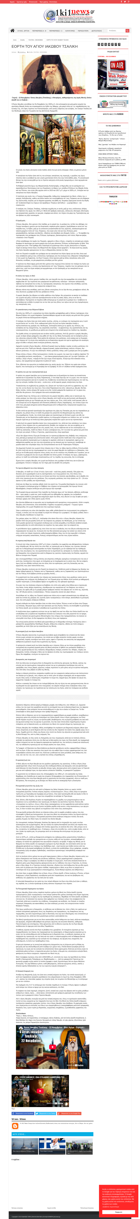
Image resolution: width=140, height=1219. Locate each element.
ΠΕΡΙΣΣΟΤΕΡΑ (83, 31)
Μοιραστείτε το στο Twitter (47, 1113)
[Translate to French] (100, 202)
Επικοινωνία (33, 2)
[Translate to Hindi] (114, 202)
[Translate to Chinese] (108, 202)
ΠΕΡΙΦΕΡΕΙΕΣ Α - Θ (39, 31)
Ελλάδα (31, 52)
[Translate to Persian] (122, 202)
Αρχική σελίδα (51, 1208)
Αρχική (12, 2)
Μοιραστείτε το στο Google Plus (70, 1113)
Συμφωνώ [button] (118, 1212)
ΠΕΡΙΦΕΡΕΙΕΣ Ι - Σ (55, 31)
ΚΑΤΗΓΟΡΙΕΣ (70, 31)
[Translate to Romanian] (110, 204)
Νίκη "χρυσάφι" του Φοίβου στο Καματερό (112, 144)
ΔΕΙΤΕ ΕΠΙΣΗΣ (97, 31)
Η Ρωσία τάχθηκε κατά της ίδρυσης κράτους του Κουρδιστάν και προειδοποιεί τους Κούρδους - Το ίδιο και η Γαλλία (112, 133)
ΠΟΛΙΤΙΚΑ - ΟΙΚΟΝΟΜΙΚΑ (40, 52)
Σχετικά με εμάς (22, 2)
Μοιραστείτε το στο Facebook (24, 1113)
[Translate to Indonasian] (116, 202)
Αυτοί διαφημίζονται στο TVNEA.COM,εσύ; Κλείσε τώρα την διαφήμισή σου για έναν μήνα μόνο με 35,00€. (112, 165)
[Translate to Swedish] (116, 204)
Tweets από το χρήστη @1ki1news (108, 180)
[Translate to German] (102, 202)
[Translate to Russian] (112, 204)
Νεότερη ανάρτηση (17, 1208)
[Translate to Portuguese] (126, 202)
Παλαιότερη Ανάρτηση (87, 1208)
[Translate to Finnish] (112, 202)
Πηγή (13, 1109)
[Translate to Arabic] (106, 202)
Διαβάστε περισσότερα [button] (111, 1207)
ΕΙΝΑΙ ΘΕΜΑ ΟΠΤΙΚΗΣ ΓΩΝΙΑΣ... (108, 154)
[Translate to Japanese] (120, 202)
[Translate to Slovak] (114, 204)
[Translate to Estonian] (110, 202)
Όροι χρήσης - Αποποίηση (48, 2)
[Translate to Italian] (118, 202)
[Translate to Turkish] (104, 202)
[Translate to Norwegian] (124, 202)
